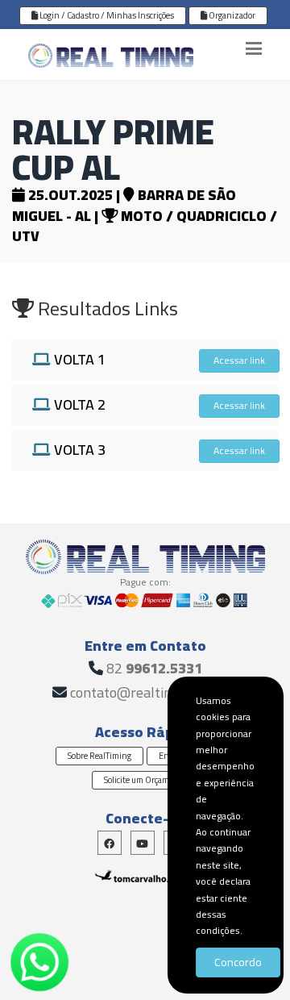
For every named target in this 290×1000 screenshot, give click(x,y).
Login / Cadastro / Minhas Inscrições (106, 15)
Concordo (238, 962)
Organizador (231, 15)
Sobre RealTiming (99, 756)
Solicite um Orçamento (145, 780)
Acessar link (239, 360)
